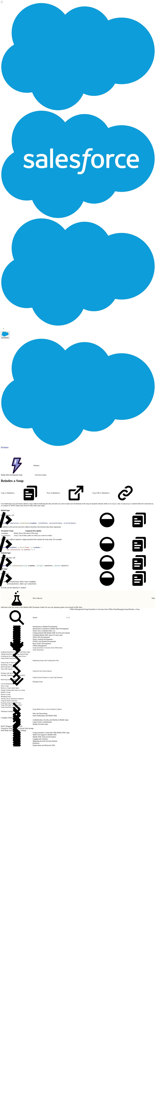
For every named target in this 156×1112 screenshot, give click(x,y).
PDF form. (78, 607)
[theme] (107, 520)
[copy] (11, 510)
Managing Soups (122, 609)
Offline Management (77, 609)
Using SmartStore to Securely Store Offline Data (100, 609)
